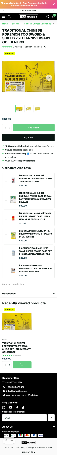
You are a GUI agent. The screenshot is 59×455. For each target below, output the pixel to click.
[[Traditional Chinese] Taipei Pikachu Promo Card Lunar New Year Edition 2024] (13, 218)
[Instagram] (3, 407)
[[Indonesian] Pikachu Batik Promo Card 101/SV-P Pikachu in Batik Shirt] (13, 235)
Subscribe (51, 417)
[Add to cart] (22, 364)
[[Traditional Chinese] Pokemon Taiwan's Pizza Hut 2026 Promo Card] (13, 180)
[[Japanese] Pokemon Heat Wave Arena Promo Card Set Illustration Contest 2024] (13, 253)
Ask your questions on (22, 395)
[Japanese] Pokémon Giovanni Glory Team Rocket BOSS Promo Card (35, 268)
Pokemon (37, 46)
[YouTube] (10, 407)
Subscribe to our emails (13, 412)
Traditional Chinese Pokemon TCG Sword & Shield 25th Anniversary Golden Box (16, 347)
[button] (10, 125)
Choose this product (6, 180)
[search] (9, 16)
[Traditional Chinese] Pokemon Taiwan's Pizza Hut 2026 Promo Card (35, 178)
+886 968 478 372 (15, 387)
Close (54, 4)
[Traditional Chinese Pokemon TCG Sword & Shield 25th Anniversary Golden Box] (17, 321)
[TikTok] (23, 407)
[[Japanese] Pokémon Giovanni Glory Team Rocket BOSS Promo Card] (13, 270)
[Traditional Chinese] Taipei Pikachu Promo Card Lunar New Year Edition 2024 (35, 216)
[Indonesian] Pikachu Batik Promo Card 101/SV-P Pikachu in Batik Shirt (35, 234)
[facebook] (17, 407)
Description (9, 293)
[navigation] (3, 10)
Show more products (12, 284)
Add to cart (33, 127)
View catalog (4, 16)
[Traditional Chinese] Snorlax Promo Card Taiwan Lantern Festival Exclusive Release (35, 197)
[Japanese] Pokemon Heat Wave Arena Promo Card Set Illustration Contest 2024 (35, 251)
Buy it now (28, 137)
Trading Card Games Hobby (39, 447)
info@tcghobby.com (16, 391)
